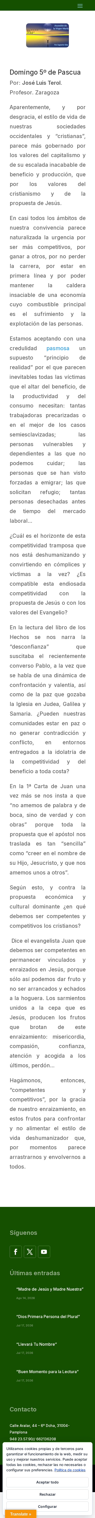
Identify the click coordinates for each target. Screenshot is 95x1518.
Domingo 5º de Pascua (45, 72)
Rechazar (48, 1494)
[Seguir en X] (30, 1252)
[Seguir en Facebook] (16, 1252)
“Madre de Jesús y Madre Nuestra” (50, 1289)
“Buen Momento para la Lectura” (47, 1371)
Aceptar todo (47, 1482)
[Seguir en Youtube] (44, 1252)
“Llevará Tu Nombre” (36, 1344)
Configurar (47, 1506)
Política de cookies (70, 1470)
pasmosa (57, 348)
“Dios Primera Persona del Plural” (48, 1316)
